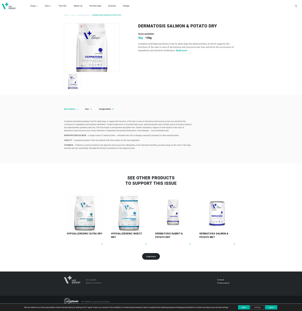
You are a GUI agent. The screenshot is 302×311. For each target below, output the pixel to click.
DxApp (126, 6)
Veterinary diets (84, 15)
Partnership (95, 6)
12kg (148, 37)
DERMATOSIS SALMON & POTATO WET (213, 235)
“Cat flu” (62, 6)
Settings (257, 307)
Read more (181, 50)
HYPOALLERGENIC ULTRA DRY (84, 233)
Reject (244, 307)
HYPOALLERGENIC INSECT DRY (126, 235)
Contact (220, 280)
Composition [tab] (105, 109)
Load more (151, 256)
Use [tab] (87, 109)
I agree (271, 307)
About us (78, 6)
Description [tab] (69, 109)
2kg (140, 37)
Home (66, 15)
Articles (112, 6)
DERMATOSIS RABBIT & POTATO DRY (169, 235)
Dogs (73, 15)
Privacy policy (223, 283)
